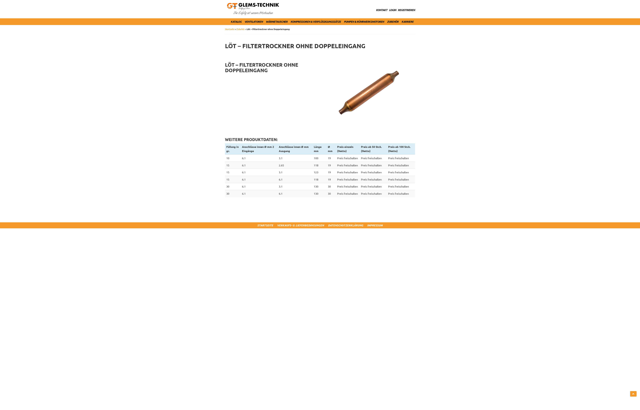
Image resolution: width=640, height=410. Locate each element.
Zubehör (392, 21)
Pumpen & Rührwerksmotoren (364, 21)
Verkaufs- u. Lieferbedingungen (300, 225)
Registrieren (406, 10)
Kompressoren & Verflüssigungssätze (315, 21)
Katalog (236, 21)
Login (392, 10)
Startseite (229, 29)
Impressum (375, 225)
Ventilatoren (253, 21)
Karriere (408, 21)
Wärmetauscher (277, 21)
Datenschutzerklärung (345, 225)
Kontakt (381, 10)
